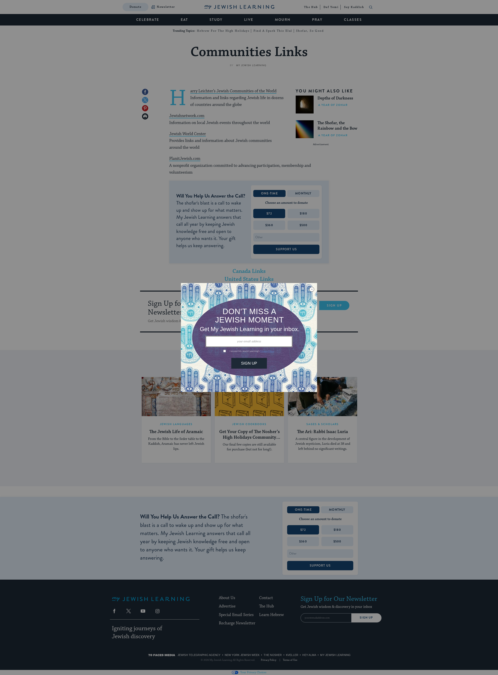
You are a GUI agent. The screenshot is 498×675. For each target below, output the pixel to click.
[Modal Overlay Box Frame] (249, 337)
